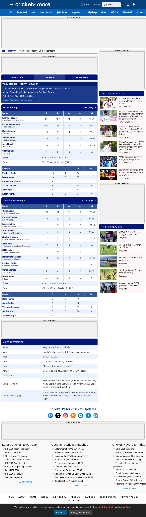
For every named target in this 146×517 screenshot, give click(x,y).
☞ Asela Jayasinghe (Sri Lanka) (128, 452)
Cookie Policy (108, 497)
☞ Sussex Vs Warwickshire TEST (68, 452)
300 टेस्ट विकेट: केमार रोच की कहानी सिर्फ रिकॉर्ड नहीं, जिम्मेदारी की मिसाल (130, 101)
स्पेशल (103, 12)
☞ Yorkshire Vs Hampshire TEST (67, 463)
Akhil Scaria (7, 311)
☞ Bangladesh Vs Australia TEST (67, 481)
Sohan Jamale (9, 185)
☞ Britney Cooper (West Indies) (127, 480)
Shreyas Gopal (9, 315)
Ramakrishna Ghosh (11, 181)
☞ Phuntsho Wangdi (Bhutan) (126, 473)
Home (11, 497)
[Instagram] (65, 415)
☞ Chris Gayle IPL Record (15, 456)
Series (44, 497)
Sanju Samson (9, 132)
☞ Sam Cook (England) (124, 449)
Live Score (49, 77)
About (22, 497)
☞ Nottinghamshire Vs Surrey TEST (69, 449)
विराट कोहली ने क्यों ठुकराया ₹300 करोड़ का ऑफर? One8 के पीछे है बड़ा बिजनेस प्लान (131, 172)
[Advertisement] (53, 328)
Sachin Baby (8, 152)
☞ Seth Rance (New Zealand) (127, 476)
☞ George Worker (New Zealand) (128, 456)
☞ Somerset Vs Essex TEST (65, 459)
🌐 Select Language (91, 4)
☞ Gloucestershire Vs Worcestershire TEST (72, 477)
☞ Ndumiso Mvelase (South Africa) (129, 484)
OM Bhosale (11, 212)
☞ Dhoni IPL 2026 (11, 470)
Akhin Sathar (8, 303)
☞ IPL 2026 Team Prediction (16, 449)
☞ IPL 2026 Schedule (13, 474)
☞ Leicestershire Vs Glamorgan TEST (70, 456)
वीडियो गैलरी (127, 12)
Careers (90, 497)
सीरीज (114, 12)
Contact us (73, 500)
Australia (46, 12)
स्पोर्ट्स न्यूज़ (92, 12)
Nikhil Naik (11, 251)
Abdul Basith (8, 145)
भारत (33, 12)
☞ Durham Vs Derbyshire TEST (67, 470)
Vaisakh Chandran (10, 307)
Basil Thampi (8, 299)
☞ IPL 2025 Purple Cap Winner (17, 466)
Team (33, 497)
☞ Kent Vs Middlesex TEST (65, 466)
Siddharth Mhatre (16, 238)
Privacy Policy (129, 497)
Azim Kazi (7, 189)
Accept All (60, 512)
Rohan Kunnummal (11, 125)
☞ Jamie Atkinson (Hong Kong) (127, 459)
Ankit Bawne (12, 231)
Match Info (17, 77)
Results (75, 497)
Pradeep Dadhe (9, 173)
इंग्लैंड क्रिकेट (62, 12)
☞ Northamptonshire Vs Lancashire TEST (71, 474)
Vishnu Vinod (9, 138)
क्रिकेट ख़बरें (22, 12)
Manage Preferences (80, 512)
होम (11, 12)
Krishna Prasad (13, 119)
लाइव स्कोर (77, 12)
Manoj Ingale (8, 177)
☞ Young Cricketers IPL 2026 (16, 459)
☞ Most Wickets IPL (12, 452)
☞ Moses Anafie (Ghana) (124, 469)
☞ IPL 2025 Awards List (14, 463)
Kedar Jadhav (8, 194)
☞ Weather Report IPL (13, 477)
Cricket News (81, 77)
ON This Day (59, 497)
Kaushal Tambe (9, 218)
